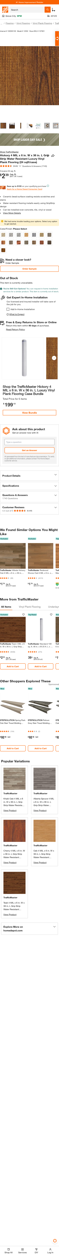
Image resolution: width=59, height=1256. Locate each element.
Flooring (10, 23)
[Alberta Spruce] (34, 235)
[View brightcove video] (47, 126)
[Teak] (3, 250)
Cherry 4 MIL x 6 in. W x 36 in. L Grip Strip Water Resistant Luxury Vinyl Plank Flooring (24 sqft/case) (14, 857)
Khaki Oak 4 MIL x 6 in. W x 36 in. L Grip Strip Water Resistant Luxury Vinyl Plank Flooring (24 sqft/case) (14, 805)
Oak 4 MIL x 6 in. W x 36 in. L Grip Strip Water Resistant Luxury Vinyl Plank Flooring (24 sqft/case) (44, 857)
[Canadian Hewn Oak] (19, 235)
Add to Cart (13, 666)
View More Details (12, 213)
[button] (54, 358)
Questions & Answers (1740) (34, 166)
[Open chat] (57, 38)
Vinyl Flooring (23, 23)
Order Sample (29, 268)
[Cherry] (42, 242)
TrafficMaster (10, 793)
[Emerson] (11, 235)
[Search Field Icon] (48, 10)
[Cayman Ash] (26, 242)
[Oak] (26, 235)
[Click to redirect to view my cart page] (53, 9)
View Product (9, 810)
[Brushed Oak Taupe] (49, 235)
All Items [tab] (6, 606)
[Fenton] (34, 242)
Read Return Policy (15, 329)
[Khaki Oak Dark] (49, 242)
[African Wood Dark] (19, 242)
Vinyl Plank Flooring (42, 23)
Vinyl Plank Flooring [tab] (29, 606)
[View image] (3, 126)
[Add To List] (48, 156)
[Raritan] (3, 235)
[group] (22, 359)
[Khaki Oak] (11, 242)
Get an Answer (29, 450)
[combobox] (26, 9)
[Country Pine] (42, 235)
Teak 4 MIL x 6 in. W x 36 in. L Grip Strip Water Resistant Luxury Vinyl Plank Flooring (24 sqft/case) (14, 909)
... (1, 23)
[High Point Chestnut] (3, 242)
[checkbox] (7, 309)
